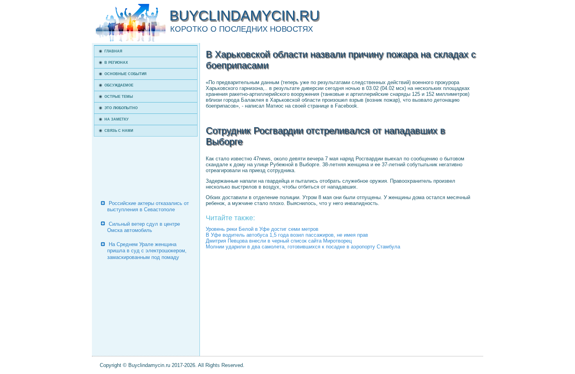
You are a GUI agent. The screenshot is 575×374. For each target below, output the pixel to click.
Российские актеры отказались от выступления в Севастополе (148, 206)
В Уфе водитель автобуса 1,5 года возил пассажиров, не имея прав (287, 235)
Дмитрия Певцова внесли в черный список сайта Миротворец (279, 241)
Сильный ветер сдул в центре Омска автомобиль (143, 227)
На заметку (116, 119)
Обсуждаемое (118, 85)
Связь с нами (118, 131)
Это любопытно (121, 108)
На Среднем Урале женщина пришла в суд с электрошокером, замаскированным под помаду (147, 250)
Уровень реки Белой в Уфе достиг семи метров (262, 229)
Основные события (125, 74)
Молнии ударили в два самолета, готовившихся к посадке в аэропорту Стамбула (303, 247)
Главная (113, 51)
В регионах (116, 63)
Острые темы (118, 97)
